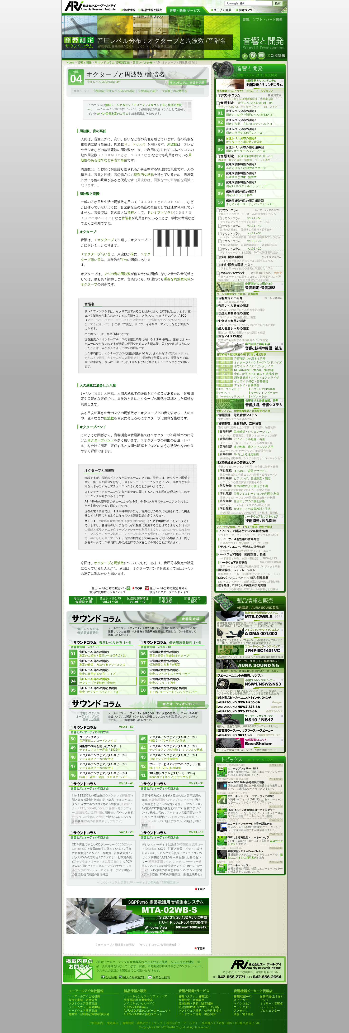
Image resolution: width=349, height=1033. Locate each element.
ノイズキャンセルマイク (139, 1003)
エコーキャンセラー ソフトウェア (145, 996)
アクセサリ (241, 1010)
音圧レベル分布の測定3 (97, 672)
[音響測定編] (137, 625)
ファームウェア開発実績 (84, 1007)
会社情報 (111, 977)
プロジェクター (270, 1010)
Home (70, 62)
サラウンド (224, 392)
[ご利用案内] (253, 55)
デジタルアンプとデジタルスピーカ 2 (176, 748)
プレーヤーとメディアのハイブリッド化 (175, 766)
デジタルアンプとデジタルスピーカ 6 (103, 757)
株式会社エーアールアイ (182, 1023)
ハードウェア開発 (156, 962)
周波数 (172, 144)
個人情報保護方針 (134, 977)
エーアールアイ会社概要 (84, 996)
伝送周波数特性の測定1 (169, 653)
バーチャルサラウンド (231, 396)
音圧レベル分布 (143, 62)
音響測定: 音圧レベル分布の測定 (114, 91)
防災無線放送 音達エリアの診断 (199, 1007)
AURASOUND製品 (136, 1007)
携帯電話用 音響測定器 (138, 1000)
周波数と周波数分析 (174, 91)
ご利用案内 (96, 1023)
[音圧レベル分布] (244, 56)
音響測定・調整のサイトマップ (142, 1023)
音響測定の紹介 (148, 91)
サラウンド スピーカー (264, 392)
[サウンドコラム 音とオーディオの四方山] (137, 710)
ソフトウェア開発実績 (83, 1003)
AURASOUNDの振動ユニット (143, 1014)
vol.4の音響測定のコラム (112, 113)
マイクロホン (242, 1003)
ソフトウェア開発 (182, 962)
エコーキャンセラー (230, 388)
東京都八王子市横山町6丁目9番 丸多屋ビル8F (231, 1023)
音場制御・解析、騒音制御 (196, 1003)
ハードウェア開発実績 (83, 1010)
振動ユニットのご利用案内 (255, 856)
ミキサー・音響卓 (271, 1003)
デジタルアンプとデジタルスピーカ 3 (173, 739)
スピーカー (241, 1000)
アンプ (264, 1000)
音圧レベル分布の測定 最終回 (98, 690)
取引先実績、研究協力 (83, 1000)
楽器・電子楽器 (244, 1014)
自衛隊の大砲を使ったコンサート (101, 748)
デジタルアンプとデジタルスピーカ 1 (173, 757)
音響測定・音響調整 (191, 1000)
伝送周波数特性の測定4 (164, 681)
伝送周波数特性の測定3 (169, 672)
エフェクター (242, 1007)
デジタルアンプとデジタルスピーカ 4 (103, 775)
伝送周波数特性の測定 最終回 (173, 690)
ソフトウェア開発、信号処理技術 (200, 1010)
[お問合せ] (261, 55)
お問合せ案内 (161, 977)
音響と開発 (84, 62)
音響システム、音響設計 (194, 996)
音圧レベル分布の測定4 (97, 681)
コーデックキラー (97, 739)
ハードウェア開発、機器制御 (197, 1014)
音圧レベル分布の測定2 (102, 662)
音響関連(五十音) (271, 996)
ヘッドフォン (268, 1007)
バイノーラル (259, 396)
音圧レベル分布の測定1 (102, 653)
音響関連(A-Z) (242, 996)
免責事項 (112, 1023)
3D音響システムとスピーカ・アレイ (172, 775)
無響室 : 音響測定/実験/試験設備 (89, 1014)
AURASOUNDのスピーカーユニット (147, 1010)
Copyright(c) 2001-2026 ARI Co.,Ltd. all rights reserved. (174, 1027)
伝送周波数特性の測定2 (164, 662)
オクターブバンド (100, 440)
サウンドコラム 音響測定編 (112, 62)
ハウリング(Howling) (263, 388)
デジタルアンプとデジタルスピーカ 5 (103, 766)
